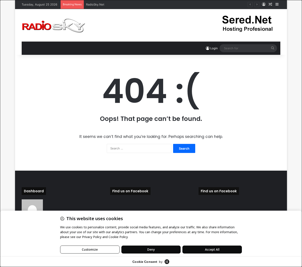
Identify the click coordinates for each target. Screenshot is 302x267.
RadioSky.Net (95, 4)
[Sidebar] (277, 4)
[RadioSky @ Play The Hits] (53, 25)
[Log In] (263, 4)
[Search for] (272, 48)
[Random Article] (270, 4)
